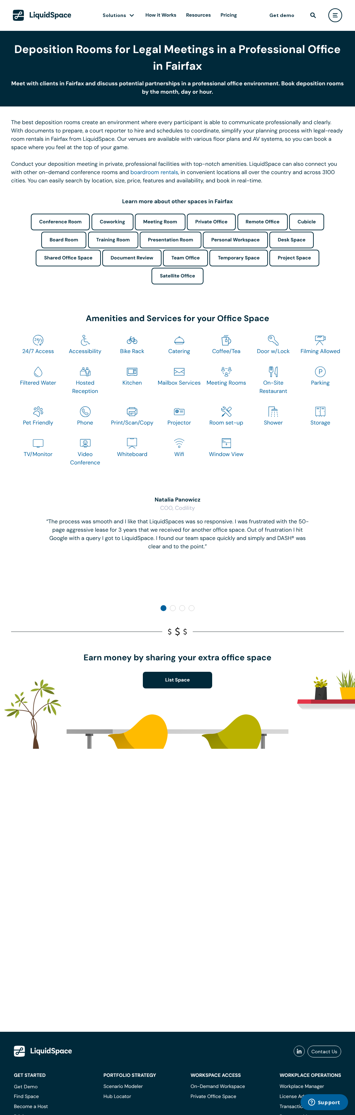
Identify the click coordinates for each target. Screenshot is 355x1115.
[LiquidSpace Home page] (42, 15)
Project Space (294, 258)
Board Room (64, 240)
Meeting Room (160, 222)
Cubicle (306, 222)
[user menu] (335, 15)
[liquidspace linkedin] (299, 1051)
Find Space (26, 1096)
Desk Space (291, 240)
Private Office (211, 222)
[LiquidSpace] (43, 1051)
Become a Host (31, 1107)
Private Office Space (213, 1096)
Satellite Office (177, 276)
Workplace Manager (301, 1086)
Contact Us (324, 1051)
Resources (198, 15)
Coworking (112, 222)
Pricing (228, 15)
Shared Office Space (68, 258)
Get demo (281, 15)
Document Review (132, 258)
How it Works (161, 15)
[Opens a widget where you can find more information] (324, 1103)
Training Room (113, 240)
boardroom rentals (154, 172)
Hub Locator (117, 1096)
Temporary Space (239, 258)
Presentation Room (170, 240)
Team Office (185, 258)
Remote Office (263, 222)
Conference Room (60, 222)
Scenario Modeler (122, 1086)
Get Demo (26, 1086)
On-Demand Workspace (218, 1086)
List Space (177, 680)
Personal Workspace (235, 240)
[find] (313, 15)
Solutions (114, 15)
